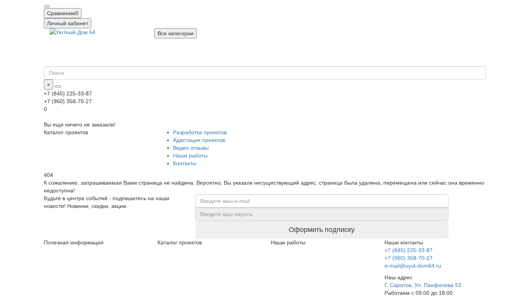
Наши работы (190, 155)
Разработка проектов (200, 132)
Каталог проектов (180, 242)
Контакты (184, 163)
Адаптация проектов (199, 140)
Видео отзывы (191, 148)
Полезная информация (74, 242)
